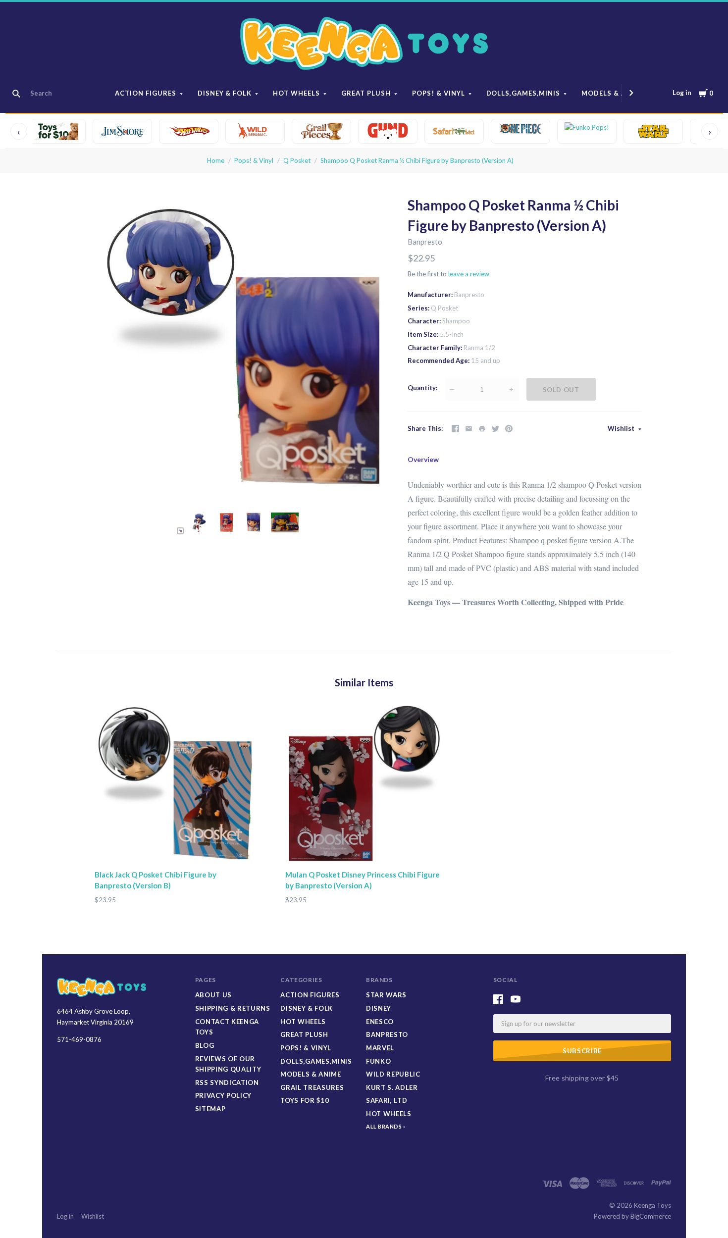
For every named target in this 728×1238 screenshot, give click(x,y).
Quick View (173, 846)
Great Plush (366, 93)
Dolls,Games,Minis (523, 93)
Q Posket (297, 160)
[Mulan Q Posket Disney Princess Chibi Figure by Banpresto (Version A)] (364, 785)
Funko (378, 1061)
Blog (204, 1045)
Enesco (380, 1022)
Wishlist (622, 428)
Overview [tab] (423, 459)
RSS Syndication (227, 1082)
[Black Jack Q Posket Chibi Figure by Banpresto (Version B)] (174, 785)
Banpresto (425, 241)
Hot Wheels (296, 93)
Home (215, 160)
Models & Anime (612, 93)
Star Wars (386, 995)
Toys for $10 (304, 1100)
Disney (378, 1008)
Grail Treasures (312, 1087)
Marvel (380, 1048)
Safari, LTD (386, 1100)
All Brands (384, 1126)
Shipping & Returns (232, 1008)
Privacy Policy (223, 1095)
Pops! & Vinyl (438, 93)
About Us (213, 995)
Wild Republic (393, 1074)
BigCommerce (650, 1216)
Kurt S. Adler (391, 1087)
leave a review (468, 274)
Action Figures (145, 93)
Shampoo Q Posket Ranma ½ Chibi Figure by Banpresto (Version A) (417, 160)
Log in (682, 93)
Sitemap (210, 1109)
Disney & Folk (225, 93)
